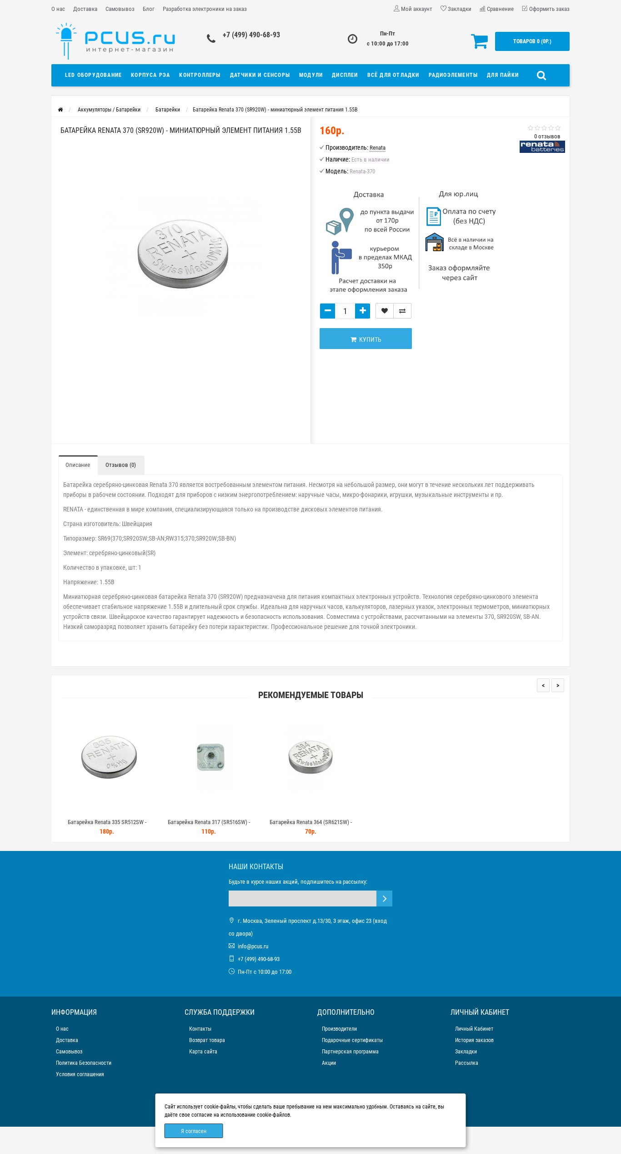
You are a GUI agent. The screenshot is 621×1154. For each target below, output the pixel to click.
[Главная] (60, 109)
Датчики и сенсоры (260, 75)
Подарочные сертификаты (352, 1040)
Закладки (466, 1051)
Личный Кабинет (474, 1029)
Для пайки (503, 75)
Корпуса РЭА (150, 75)
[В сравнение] (402, 311)
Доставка (85, 8)
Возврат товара (207, 1040)
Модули (311, 75)
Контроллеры (199, 75)
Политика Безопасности (83, 1063)
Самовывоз (120, 8)
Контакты (200, 1029)
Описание (77, 464)
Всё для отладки (393, 75)
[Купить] (85, 810)
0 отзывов (547, 136)
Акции (329, 1063)
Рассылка (466, 1063)
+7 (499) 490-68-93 (251, 34)
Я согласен (193, 1131)
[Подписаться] (384, 898)
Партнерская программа (350, 1051)
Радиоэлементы (453, 75)
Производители (339, 1029)
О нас (58, 8)
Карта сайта (203, 1051)
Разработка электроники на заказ (205, 8)
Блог (149, 8)
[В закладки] (385, 311)
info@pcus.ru (253, 946)
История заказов (474, 1040)
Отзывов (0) (120, 464)
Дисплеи (345, 75)
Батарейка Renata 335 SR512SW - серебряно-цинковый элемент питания (106, 826)
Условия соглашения (80, 1074)
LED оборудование (93, 75)
